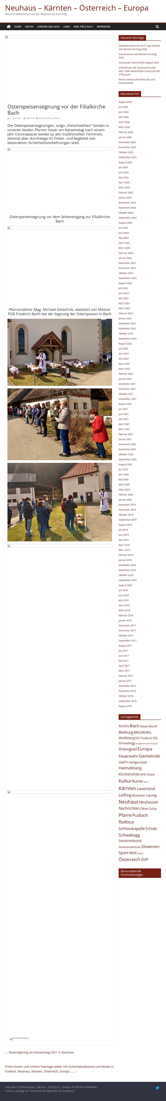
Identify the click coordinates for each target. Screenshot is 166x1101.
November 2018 (127, 570)
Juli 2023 (123, 288)
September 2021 (127, 398)
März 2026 (124, 127)
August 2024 (125, 222)
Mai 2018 (124, 600)
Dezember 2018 (127, 565)
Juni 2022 (124, 353)
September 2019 (127, 519)
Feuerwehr (128, 756)
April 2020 (124, 484)
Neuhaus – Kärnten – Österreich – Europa (77, 8)
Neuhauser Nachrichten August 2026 (139, 62)
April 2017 (124, 665)
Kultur (125, 781)
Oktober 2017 (126, 635)
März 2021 (124, 429)
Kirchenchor (129, 774)
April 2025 (124, 182)
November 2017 (127, 630)
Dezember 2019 (127, 504)
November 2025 (127, 147)
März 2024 (124, 247)
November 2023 (127, 268)
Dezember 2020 (127, 444)
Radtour (127, 822)
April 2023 (124, 303)
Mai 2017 (124, 660)
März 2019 (124, 549)
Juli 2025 (123, 167)
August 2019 (125, 524)
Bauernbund (148, 726)
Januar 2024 (125, 257)
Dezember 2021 (127, 383)
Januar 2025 (125, 197)
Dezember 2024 (127, 202)
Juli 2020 (123, 469)
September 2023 (127, 278)
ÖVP (144, 859)
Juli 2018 (123, 590)
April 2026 (124, 122)
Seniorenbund (130, 840)
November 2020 (127, 449)
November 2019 (127, 509)
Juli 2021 (123, 409)
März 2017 (124, 670)
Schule (151, 828)
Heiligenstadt (138, 762)
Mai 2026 (124, 117)
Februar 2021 (126, 434)
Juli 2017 (123, 650)
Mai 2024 (124, 237)
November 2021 (127, 388)
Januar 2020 (125, 499)
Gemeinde (149, 756)
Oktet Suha (148, 808)
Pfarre (57, 118)
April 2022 (124, 363)
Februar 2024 (126, 252)
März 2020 (124, 489)
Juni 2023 (124, 293)
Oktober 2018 (126, 575)
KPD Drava (147, 774)
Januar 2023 (125, 318)
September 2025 (127, 157)
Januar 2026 (125, 137)
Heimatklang (130, 768)
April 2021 (124, 424)
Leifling (125, 795)
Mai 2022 (124, 358)
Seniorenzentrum (130, 847)
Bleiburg (126, 732)
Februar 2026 (126, 132)
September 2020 (127, 459)
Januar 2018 (125, 620)
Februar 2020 (126, 494)
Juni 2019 (124, 534)
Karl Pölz (30, 118)
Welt (133, 852)
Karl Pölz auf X (83, 26)
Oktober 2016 (126, 695)
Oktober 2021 (126, 393)
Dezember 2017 (127, 625)
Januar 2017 (125, 680)
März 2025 (124, 187)
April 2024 (124, 242)
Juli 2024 (123, 227)
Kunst (137, 781)
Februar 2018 (126, 615)
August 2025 (125, 162)
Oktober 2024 (126, 212)
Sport (124, 852)
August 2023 (125, 283)
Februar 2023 (126, 313)
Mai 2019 (124, 539)
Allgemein (13, 100)
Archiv (29, 26)
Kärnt (145, 782)
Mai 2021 (124, 419)
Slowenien (151, 846)
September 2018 (127, 580)
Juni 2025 (124, 172)
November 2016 (127, 690)
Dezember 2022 (127, 323)
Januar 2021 (125, 439)
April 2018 (124, 605)
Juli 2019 (123, 529)
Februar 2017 (126, 675)
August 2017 (125, 645)
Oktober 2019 (126, 514)
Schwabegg (129, 835)
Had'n (123, 762)
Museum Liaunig (144, 795)
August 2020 (125, 464)
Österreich (129, 859)
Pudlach (140, 815)
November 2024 (127, 207)
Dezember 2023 (127, 263)
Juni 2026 (124, 112)
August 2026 (125, 101)
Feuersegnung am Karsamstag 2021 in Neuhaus (39, 1052)
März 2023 (124, 308)
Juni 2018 (124, 595)
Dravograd (128, 749)
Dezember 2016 (127, 685)
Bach (41, 118)
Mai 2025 (124, 177)
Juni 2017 (124, 655)
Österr (140, 853)
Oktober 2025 (126, 152)
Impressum (103, 26)
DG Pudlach (143, 738)
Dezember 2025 (127, 142)
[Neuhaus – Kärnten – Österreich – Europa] (8, 26)
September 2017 (127, 640)
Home (17, 26)
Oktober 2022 (126, 333)
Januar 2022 (125, 378)
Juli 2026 (123, 106)
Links (66, 26)
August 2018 (125, 585)
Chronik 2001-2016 (48, 26)
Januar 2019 (125, 560)
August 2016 (125, 706)
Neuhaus (49, 118)
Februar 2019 (126, 555)
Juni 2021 (124, 414)
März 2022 (124, 368)
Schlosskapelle (132, 828)
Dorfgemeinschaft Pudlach (147, 743)
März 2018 (124, 610)
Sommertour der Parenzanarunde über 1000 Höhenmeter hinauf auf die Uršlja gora (139, 71)
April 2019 (124, 544)
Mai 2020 (124, 479)
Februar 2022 (126, 373)
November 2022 (127, 328)
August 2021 (125, 403)
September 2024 (127, 217)
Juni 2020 (124, 474)
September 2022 (127, 338)
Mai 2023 (124, 298)
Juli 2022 (123, 348)
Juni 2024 (124, 232)
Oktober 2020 (126, 454)
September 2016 (127, 700)
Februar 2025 (126, 192)
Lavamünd (146, 788)
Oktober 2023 (126, 273)
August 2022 (125, 343)
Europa (144, 749)
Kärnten (127, 788)
